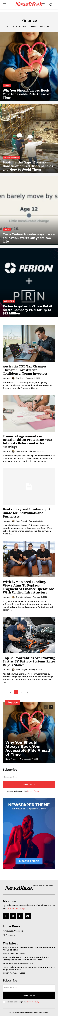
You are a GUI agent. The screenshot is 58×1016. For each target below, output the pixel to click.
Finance (6, 378)
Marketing (9, 301)
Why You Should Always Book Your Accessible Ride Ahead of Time (27, 748)
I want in (27, 785)
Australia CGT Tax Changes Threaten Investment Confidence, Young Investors (25, 370)
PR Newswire (9, 934)
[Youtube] (28, 916)
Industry (44, 26)
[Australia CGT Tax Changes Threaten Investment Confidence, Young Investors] (29, 343)
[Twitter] (13, 916)
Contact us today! (16, 908)
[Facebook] (6, 916)
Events (33, 26)
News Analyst (21, 451)
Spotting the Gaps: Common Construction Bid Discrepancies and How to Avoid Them (26, 958)
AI (7, 26)
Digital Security (19, 26)
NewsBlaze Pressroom (13, 930)
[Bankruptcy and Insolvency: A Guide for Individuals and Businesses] (29, 486)
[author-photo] (13, 378)
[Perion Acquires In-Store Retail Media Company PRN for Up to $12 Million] (29, 282)
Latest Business (11, 157)
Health (7, 85)
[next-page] (27, 692)
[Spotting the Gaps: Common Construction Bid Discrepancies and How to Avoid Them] (29, 138)
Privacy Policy (33, 791)
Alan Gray (19, 378)
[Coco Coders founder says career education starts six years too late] (29, 210)
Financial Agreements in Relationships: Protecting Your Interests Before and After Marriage (27, 441)
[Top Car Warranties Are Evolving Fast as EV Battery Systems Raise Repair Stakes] (29, 635)
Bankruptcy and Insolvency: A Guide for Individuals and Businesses (27, 512)
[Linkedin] (20, 916)
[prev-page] (5, 692)
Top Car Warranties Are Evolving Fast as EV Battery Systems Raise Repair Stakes (29, 661)
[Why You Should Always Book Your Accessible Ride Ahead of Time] (29, 66)
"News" (7, 229)
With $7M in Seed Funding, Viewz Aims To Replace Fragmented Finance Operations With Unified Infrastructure (28, 587)
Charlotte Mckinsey (23, 597)
